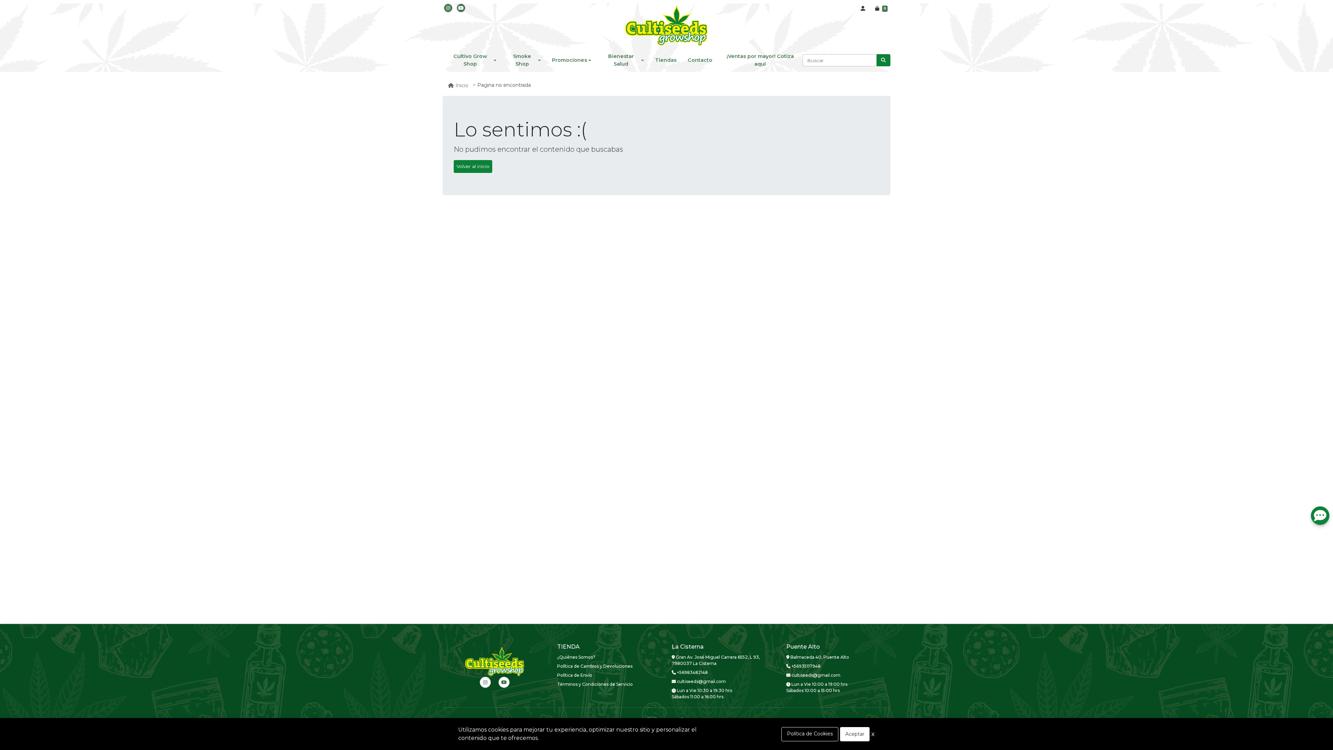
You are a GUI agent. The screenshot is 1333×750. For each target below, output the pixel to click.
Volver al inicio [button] (472, 166)
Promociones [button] (569, 60)
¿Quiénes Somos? (576, 657)
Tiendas (666, 60)
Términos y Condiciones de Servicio (595, 684)
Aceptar (854, 734)
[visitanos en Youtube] (461, 8)
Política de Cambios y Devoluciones (594, 666)
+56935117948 (805, 666)
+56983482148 (692, 672)
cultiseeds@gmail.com (701, 681)
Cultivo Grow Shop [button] (470, 60)
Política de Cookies (810, 734)
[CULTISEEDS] (666, 26)
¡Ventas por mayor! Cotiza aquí (760, 60)
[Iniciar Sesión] (863, 8)
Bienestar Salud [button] (621, 60)
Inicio (461, 85)
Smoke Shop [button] (522, 60)
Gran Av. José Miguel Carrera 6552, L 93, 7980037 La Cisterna (716, 660)
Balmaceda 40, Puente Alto (819, 657)
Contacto (700, 60)
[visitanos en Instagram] (448, 8)
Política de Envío (574, 675)
